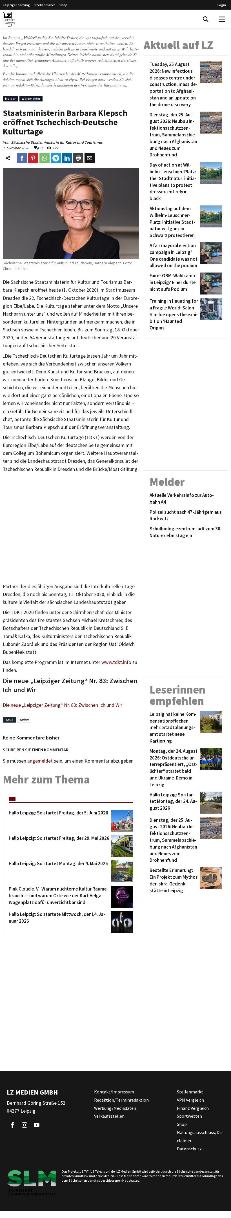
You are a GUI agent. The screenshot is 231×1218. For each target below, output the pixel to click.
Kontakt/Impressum (114, 1092)
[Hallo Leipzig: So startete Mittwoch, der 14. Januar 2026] (121, 922)
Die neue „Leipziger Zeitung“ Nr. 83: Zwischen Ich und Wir (62, 705)
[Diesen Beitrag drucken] (78, 158)
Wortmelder (31, 98)
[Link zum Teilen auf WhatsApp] (44, 158)
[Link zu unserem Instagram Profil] (24, 1125)
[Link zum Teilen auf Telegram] (56, 158)
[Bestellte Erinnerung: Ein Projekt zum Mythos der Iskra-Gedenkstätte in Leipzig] (210, 880)
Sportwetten (189, 1116)
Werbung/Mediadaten (115, 1108)
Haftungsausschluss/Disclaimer (200, 1136)
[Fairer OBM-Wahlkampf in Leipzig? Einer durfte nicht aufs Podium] (210, 283)
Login (221, 5)
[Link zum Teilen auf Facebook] (22, 158)
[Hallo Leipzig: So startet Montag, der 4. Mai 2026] (121, 871)
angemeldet (40, 761)
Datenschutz (189, 1148)
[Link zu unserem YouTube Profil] (36, 1125)
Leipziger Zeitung (16, 5)
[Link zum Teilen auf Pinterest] (33, 158)
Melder (10, 98)
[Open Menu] (222, 19)
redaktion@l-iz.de (30, 85)
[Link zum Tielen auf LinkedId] (67, 158)
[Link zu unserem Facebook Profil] (12, 1125)
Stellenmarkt (44, 5)
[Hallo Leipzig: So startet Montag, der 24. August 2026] (210, 803)
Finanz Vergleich (193, 1108)
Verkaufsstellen (109, 1116)
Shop (63, 5)
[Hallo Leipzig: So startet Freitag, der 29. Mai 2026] (121, 846)
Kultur (24, 719)
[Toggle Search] (205, 19)
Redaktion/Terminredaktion (121, 1100)
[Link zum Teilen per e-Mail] (90, 158)
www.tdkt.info (116, 662)
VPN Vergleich (190, 1100)
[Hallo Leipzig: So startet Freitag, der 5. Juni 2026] (121, 821)
